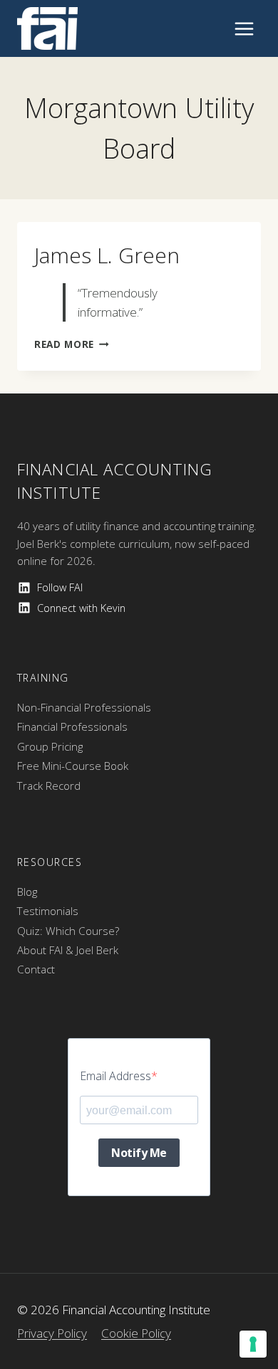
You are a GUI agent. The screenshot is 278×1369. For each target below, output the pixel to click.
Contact (36, 969)
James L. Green (107, 255)
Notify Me (139, 1153)
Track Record (49, 785)
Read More (71, 344)
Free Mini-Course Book (72, 765)
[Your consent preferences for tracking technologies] (253, 1344)
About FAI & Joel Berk (67, 950)
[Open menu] (244, 28)
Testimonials (47, 911)
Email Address (115, 1076)
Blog (27, 891)
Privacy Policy (52, 1333)
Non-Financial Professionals (84, 707)
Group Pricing (50, 746)
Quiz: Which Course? (68, 931)
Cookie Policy (136, 1333)
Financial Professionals (72, 726)
